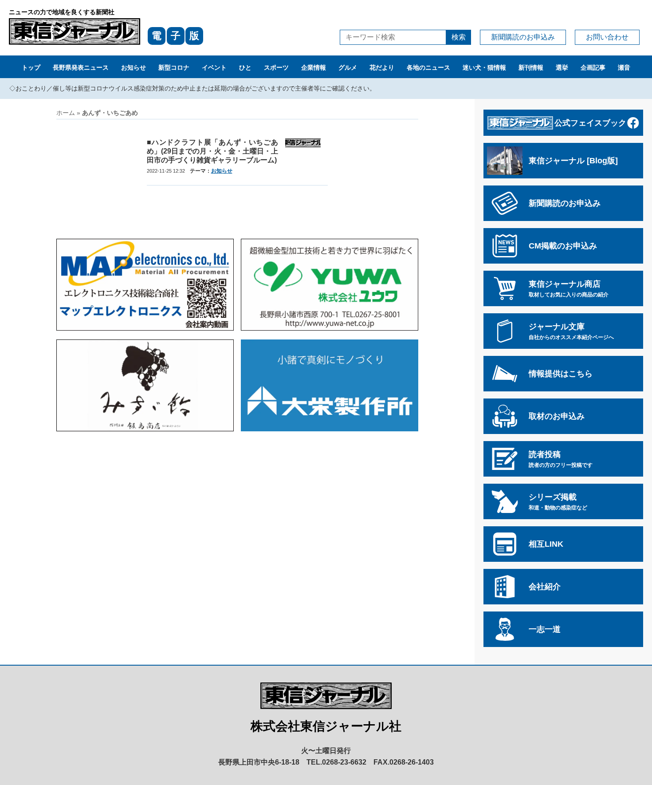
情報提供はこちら (561, 373)
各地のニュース (428, 67)
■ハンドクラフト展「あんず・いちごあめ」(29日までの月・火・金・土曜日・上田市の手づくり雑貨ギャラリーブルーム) (212, 151)
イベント (214, 67)
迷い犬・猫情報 (484, 67)
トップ (31, 67)
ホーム (65, 112)
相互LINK (546, 544)
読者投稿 (561, 459)
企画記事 (593, 67)
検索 (459, 37)
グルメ (347, 67)
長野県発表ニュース (81, 67)
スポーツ (276, 67)
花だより (381, 67)
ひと (245, 67)
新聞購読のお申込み (523, 37)
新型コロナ (173, 67)
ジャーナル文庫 (571, 331)
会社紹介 (545, 586)
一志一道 (545, 629)
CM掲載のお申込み (563, 245)
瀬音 (624, 67)
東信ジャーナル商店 (569, 289)
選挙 (562, 67)
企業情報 (313, 67)
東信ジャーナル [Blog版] (573, 160)
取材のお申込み (557, 416)
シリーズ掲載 (558, 502)
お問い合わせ (607, 37)
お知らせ (133, 67)
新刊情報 (530, 67)
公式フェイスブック (590, 122)
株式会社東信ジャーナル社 (326, 726)
